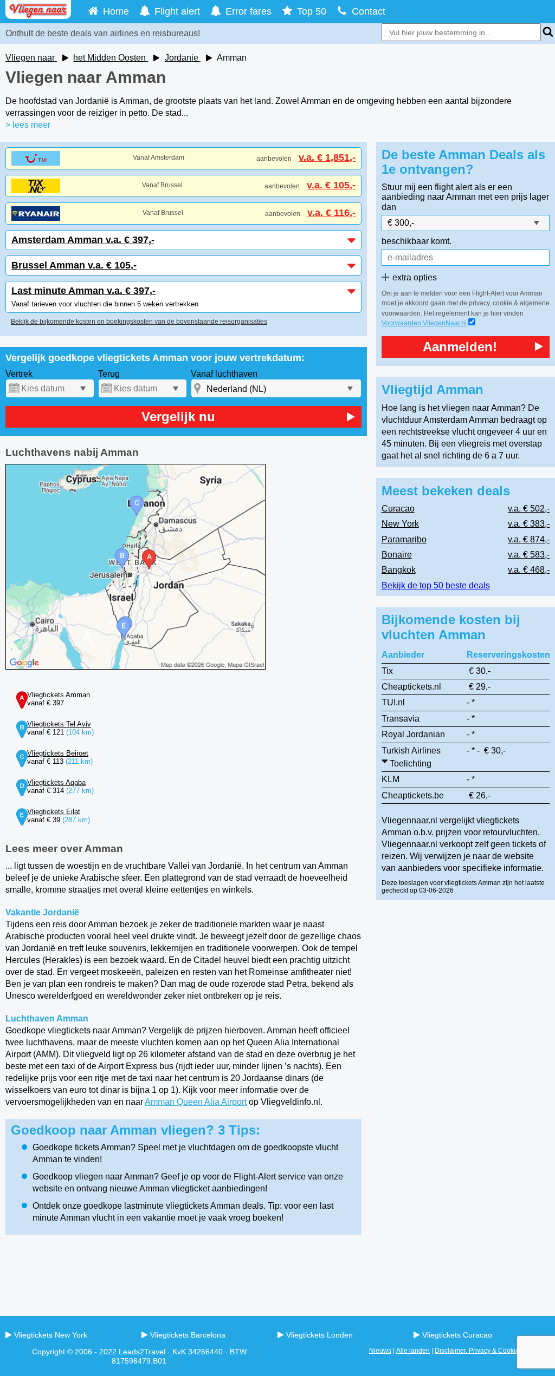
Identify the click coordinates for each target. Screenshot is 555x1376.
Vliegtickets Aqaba (56, 782)
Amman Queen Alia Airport (196, 1101)
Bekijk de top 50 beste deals (436, 585)
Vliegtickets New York (50, 1335)
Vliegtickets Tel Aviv (59, 724)
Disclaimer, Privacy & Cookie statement (492, 1350)
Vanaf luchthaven (224, 373)
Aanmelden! (460, 346)
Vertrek (19, 373)
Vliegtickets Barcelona (187, 1335)
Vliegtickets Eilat (53, 812)
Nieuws (380, 1350)
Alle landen (413, 1350)
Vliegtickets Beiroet (57, 753)
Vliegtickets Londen (319, 1335)
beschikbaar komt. (416, 241)
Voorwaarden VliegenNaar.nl (424, 323)
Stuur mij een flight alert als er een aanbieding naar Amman (447, 191)
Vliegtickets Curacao (457, 1335)
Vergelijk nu (178, 416)
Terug (109, 373)
